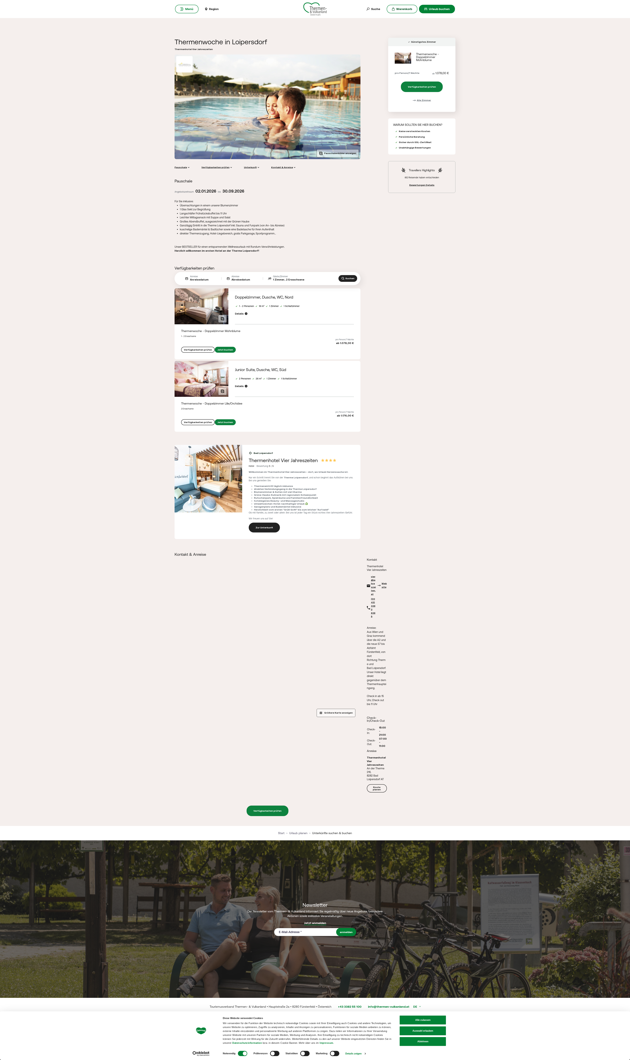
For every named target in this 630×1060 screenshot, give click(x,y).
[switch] (274, 1053)
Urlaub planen (298, 833)
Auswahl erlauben (422, 1030)
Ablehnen (422, 1041)
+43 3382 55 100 (349, 1006)
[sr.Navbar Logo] (315, 8)
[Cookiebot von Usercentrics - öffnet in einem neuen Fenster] (201, 1053)
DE (415, 1006)
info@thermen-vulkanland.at (388, 1006)
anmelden (346, 932)
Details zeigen (353, 1053)
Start (281, 833)
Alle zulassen (422, 1019)
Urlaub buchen (439, 9)
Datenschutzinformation (247, 1042)
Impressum (326, 1042)
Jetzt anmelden (315, 923)
